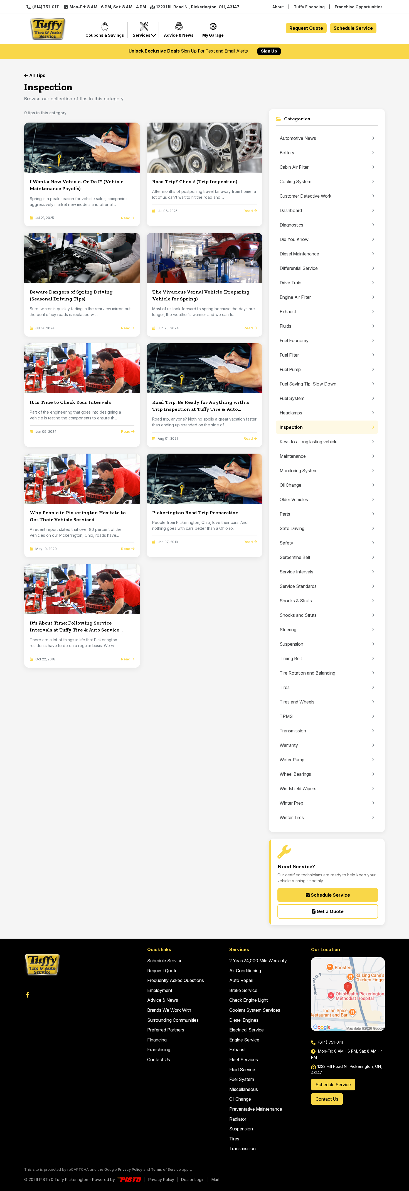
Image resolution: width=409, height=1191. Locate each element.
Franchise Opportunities (359, 6)
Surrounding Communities (173, 1020)
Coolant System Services (254, 1010)
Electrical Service (246, 1030)
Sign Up (269, 51)
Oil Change (240, 1099)
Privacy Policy (130, 1169)
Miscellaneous (243, 1089)
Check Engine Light (248, 1000)
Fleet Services (243, 1059)
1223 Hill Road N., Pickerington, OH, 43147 (197, 6)
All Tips (36, 75)
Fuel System (241, 1079)
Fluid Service (242, 1069)
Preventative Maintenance (255, 1109)
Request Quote (306, 28)
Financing (157, 1040)
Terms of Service (166, 1169)
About (278, 6)
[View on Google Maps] (348, 994)
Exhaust (237, 1049)
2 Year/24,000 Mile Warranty (258, 960)
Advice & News (162, 1000)
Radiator (237, 1119)
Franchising (158, 1049)
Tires (234, 1139)
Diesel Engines (243, 1020)
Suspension (241, 1129)
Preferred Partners (165, 1030)
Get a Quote (330, 911)
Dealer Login (192, 1179)
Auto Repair (241, 980)
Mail (215, 1179)
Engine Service (244, 1040)
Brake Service (243, 990)
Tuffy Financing (309, 6)
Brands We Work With (169, 1010)
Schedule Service (353, 28)
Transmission (242, 1148)
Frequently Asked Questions (175, 980)
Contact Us (158, 1059)
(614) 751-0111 (46, 6)
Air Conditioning (245, 970)
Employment (159, 990)
